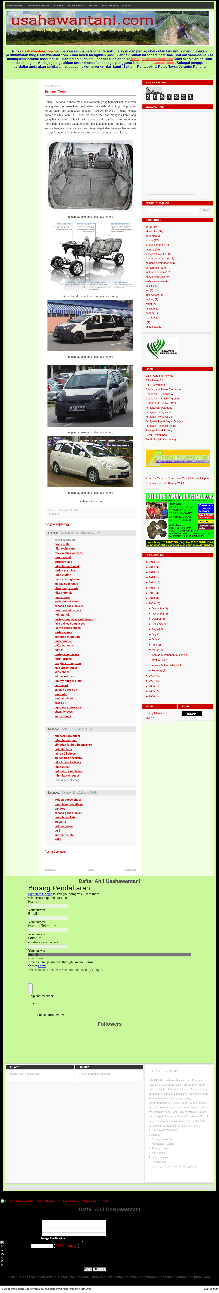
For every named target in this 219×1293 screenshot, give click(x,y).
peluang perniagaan (158, 263)
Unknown (53, 728)
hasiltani (151, 317)
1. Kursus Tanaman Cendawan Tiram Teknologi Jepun (177, 478)
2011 (152, 593)
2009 (152, 603)
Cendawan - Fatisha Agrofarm (163, 398)
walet (149, 303)
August (156, 629)
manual (150, 249)
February (157, 670)
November (158, 613)
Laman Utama (14, 5)
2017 (152, 567)
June (155, 639)
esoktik (150, 285)
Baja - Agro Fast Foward (159, 375)
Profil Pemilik (76, 5)
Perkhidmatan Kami (38, 5)
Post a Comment (55, 851)
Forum (126, 5)
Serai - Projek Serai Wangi (161, 439)
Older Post (130, 869)
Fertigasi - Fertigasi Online (161, 425)
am (58, 514)
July (154, 634)
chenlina (53, 532)
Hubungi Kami (110, 5)
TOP (215, 1288)
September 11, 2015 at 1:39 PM (80, 532)
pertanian (151, 235)
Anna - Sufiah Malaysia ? (166, 665)
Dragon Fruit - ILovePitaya (161, 403)
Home (91, 869)
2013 (152, 582)
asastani (151, 308)
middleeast (152, 326)
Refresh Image (66, 1246)
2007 (152, 680)
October (157, 618)
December (158, 608)
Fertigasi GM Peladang (159, 407)
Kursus (58, 5)
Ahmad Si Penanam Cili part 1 (169, 655)
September (158, 624)
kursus (150, 240)
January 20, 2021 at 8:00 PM (80, 792)
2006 (152, 686)
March (156, 649)
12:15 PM (74, 510)
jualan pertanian (155, 272)
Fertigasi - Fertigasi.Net (159, 412)
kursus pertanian (156, 244)
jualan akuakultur (156, 276)
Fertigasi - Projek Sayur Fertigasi (164, 421)
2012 (152, 587)
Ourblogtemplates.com (72, 1288)
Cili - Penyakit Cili (156, 384)
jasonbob (53, 792)
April (155, 644)
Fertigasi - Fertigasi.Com (160, 416)
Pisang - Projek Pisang (159, 430)
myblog (150, 299)
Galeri (93, 5)
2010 (152, 598)
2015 (152, 577)
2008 (152, 675)
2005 (152, 691)
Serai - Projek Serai (157, 435)
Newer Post (50, 869)
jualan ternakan (155, 281)
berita (149, 226)
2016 (152, 572)
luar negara (153, 295)
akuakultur (152, 231)
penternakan (153, 267)
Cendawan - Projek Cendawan (164, 389)
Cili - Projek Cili (155, 380)
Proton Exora (56, 91)
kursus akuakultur (156, 254)
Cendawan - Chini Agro (159, 394)
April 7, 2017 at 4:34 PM (77, 728)
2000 (152, 696)
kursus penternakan (157, 258)
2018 (152, 561)
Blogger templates (14, 1288)
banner (150, 313)
